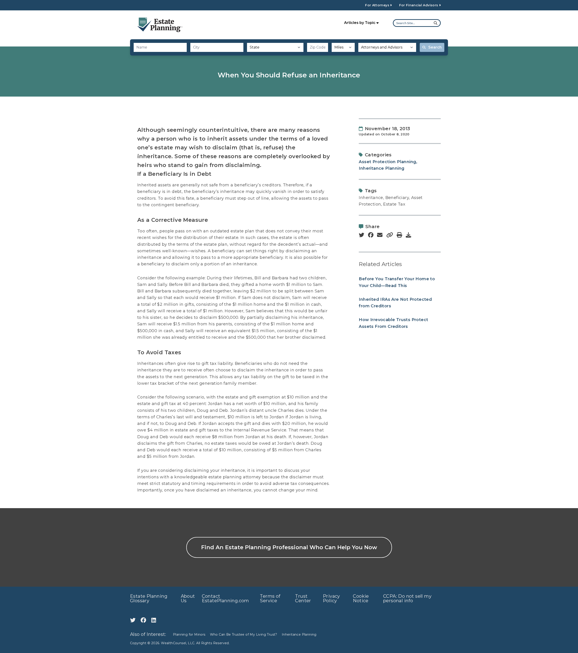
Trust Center (303, 598)
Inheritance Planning (381, 168)
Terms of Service (270, 598)
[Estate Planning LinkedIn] (153, 620)
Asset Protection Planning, (388, 161)
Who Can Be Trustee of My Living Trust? (243, 634)
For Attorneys (377, 5)
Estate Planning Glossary (148, 598)
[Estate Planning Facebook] (144, 620)
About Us (188, 598)
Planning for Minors (189, 634)
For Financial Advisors (419, 5)
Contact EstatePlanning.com (225, 598)
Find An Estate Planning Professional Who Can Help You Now (289, 547)
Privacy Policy (331, 598)
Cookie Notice (361, 598)
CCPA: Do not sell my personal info (407, 598)
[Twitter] (133, 620)
